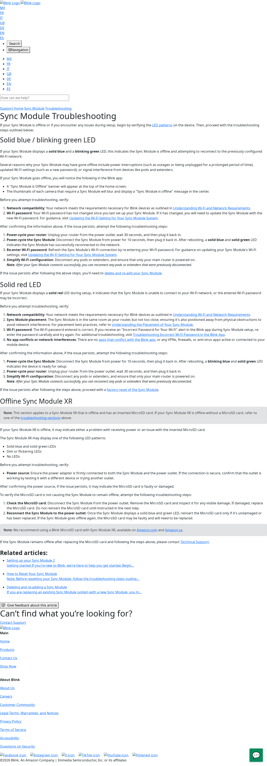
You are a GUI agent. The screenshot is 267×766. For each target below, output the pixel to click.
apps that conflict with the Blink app (127, 339)
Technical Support (194, 542)
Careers (6, 696)
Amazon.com (147, 530)
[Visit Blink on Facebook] (13, 754)
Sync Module (34, 108)
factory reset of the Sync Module (132, 389)
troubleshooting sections (40, 418)
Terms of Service (13, 729)
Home (5, 641)
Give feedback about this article (32, 605)
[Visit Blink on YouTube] (116, 754)
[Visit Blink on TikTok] (90, 754)
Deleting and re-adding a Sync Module (74, 589)
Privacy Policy (10, 721)
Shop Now (8, 666)
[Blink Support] (20, 2)
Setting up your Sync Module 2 (70, 563)
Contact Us (8, 658)
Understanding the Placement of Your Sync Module (152, 324)
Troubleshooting (58, 108)
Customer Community (17, 704)
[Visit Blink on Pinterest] (145, 754)
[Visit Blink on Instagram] (44, 754)
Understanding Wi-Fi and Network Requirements (211, 208)
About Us (7, 688)
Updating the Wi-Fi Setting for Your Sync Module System (113, 218)
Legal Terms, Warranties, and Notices (29, 713)
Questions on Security (17, 746)
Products (7, 649)
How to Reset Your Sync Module (73, 576)
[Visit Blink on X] (68, 754)
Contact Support (13, 622)
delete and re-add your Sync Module (133, 273)
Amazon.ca (173, 530)
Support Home (11, 108)
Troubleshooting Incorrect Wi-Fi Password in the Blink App (179, 334)
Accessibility (9, 738)
